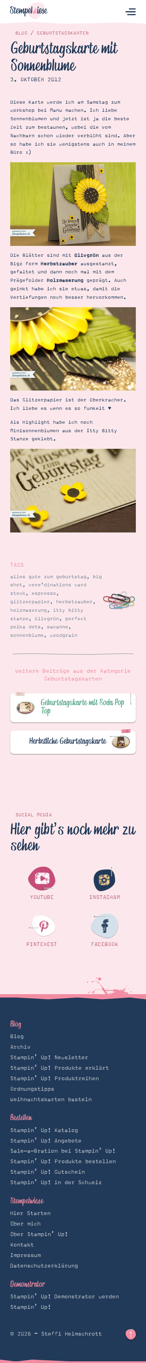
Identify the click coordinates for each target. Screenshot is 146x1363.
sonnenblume (27, 635)
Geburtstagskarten (63, 33)
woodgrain (63, 635)
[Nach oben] (131, 1334)
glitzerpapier (30, 602)
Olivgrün (47, 619)
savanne (57, 627)
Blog (21, 33)
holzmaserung (28, 610)
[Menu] (130, 12)
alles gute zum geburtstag (48, 577)
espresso (44, 593)
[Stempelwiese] (29, 12)
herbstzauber (74, 602)
